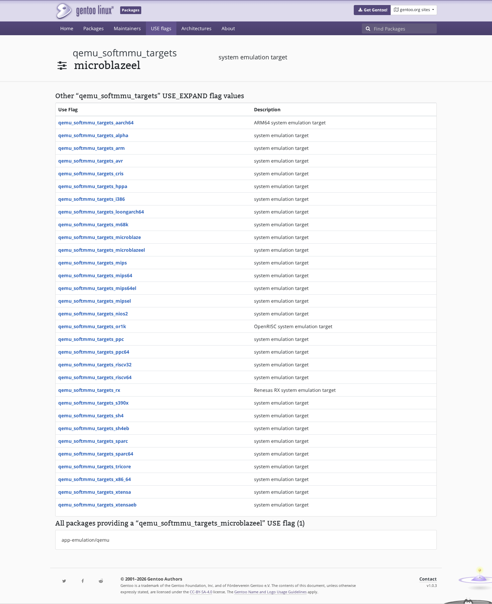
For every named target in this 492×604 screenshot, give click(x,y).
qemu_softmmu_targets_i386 (91, 199)
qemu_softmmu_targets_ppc (91, 339)
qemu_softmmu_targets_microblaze (99, 237)
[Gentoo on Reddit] (101, 581)
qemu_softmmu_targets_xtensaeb (97, 504)
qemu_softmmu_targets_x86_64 (94, 479)
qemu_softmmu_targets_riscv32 (95, 364)
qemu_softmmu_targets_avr (90, 161)
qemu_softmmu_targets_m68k (93, 224)
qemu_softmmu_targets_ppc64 (93, 352)
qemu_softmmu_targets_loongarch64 (101, 211)
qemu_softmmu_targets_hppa (92, 186)
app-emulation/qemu (85, 540)
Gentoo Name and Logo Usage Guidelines (270, 591)
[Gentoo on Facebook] (82, 581)
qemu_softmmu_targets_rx (89, 390)
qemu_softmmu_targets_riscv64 (95, 377)
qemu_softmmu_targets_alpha (93, 135)
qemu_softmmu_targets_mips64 (95, 275)
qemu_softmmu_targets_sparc (93, 441)
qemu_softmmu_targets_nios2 (93, 313)
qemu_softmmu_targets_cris (91, 173)
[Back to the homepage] (84, 10)
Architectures (196, 28)
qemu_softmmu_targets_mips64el (97, 288)
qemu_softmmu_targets (125, 53)
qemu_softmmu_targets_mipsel (94, 301)
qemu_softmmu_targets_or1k (92, 326)
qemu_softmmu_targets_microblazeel (101, 250)
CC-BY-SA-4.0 (201, 591)
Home (66, 28)
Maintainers (127, 28)
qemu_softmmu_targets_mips (92, 262)
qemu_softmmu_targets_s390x (93, 403)
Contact (428, 579)
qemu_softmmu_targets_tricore (94, 466)
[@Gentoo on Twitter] (64, 581)
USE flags (161, 28)
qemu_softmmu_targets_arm (91, 148)
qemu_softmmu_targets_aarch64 (96, 122)
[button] (372, 10)
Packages (93, 28)
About (228, 28)
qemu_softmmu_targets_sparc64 (95, 453)
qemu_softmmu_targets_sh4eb (93, 428)
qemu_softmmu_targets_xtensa (94, 492)
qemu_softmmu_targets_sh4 (91, 415)
